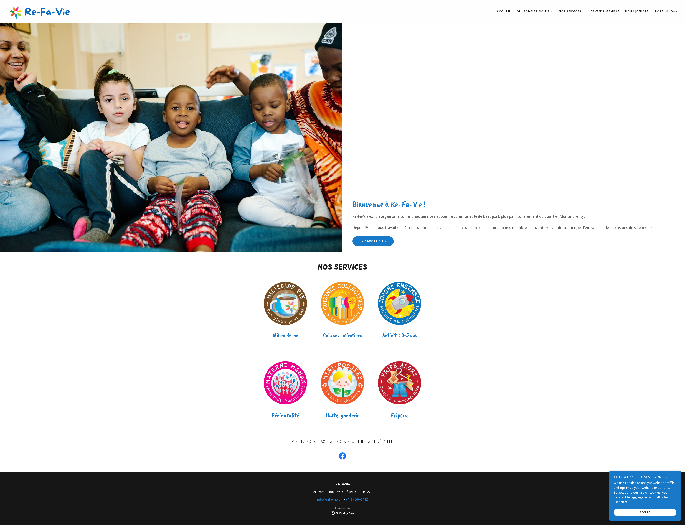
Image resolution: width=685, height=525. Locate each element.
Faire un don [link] (666, 11)
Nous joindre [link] (637, 11)
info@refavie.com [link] (330, 499)
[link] (40, 11)
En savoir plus (373, 241)
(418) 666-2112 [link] (357, 499)
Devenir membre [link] (605, 11)
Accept (645, 512)
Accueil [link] (504, 11)
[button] (535, 11)
